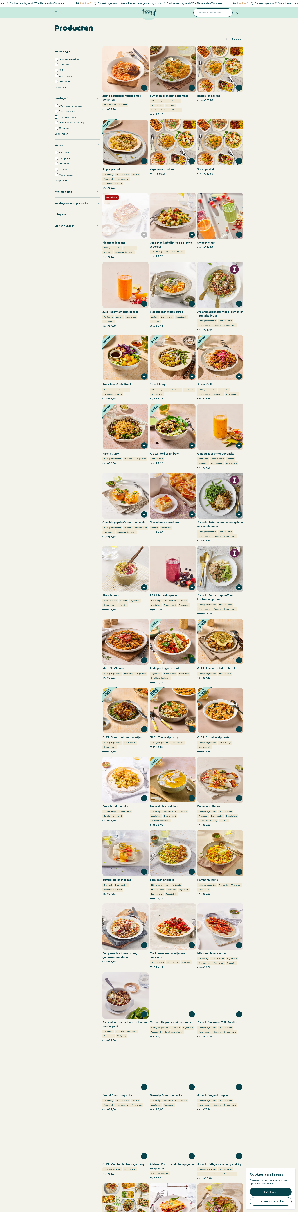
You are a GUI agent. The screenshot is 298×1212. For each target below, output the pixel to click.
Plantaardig (108, 174)
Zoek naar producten (209, 12)
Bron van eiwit (110, 105)
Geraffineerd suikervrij (160, 110)
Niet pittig (123, 105)
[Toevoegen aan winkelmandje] (144, 88)
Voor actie (176, 110)
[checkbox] (56, 59)
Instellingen (270, 1192)
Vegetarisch (108, 179)
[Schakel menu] (56, 12)
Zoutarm (135, 174)
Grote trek (176, 101)
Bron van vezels (122, 174)
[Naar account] (236, 12)
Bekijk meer (61, 87)
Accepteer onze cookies (271, 1201)
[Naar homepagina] (149, 12)
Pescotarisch (109, 321)
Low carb (128, 528)
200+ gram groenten (159, 101)
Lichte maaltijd (204, 325)
